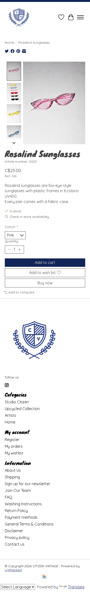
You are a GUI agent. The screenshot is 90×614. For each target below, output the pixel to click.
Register (12, 439)
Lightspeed (13, 570)
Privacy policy (17, 537)
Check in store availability (29, 217)
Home (9, 42)
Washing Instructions (23, 503)
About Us (13, 470)
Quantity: (12, 241)
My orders (14, 446)
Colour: (11, 227)
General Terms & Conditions (29, 524)
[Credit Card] (44, 577)
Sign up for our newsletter (27, 483)
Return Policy (16, 510)
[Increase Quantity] (19, 249)
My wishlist (14, 453)
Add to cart (45, 262)
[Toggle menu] (80, 17)
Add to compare (21, 292)
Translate (76, 586)
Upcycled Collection (22, 408)
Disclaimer (14, 530)
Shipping (12, 477)
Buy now (45, 282)
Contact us (14, 544)
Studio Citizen (17, 401)
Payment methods (21, 517)
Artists (10, 415)
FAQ (8, 497)
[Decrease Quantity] (9, 249)
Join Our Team (18, 490)
